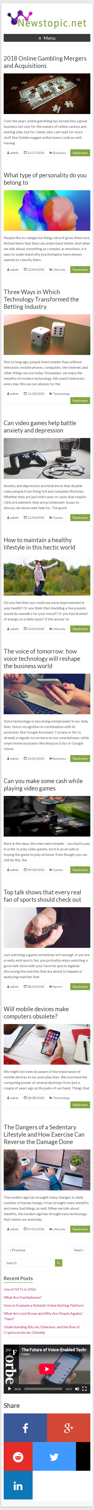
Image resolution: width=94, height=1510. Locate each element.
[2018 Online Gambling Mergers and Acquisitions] (47, 75)
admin (14, 153)
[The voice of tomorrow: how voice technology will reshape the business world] (47, 676)
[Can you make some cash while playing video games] (47, 798)
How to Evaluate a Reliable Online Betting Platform (44, 1305)
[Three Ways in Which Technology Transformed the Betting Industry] (47, 316)
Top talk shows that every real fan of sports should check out (42, 895)
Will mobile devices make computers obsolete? (36, 1012)
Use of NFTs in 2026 (20, 1289)
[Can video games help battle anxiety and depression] (47, 440)
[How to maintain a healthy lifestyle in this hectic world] (47, 557)
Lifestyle (59, 269)
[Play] (9, 1389)
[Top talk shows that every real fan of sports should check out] (47, 909)
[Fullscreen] (84, 1389)
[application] (47, 1369)
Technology (61, 394)
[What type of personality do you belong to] (47, 192)
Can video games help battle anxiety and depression (40, 426)
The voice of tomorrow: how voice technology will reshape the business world (42, 659)
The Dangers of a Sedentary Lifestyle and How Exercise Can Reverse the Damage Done (44, 1134)
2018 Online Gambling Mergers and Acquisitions (45, 62)
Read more (80, 153)
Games (58, 517)
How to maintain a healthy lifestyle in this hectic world (39, 543)
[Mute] (77, 1389)
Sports (58, 986)
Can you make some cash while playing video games (43, 784)
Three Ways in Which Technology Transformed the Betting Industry (41, 299)
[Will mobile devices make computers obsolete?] (47, 1026)
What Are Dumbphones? (23, 1297)
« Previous (18, 1250)
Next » (79, 1250)
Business (59, 153)
